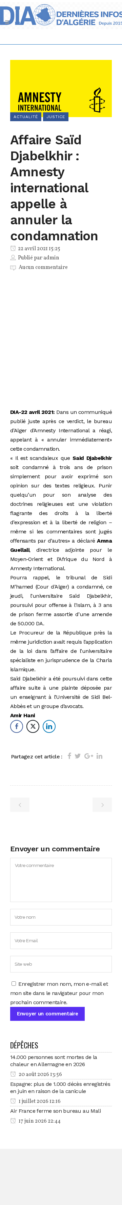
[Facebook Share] (16, 726)
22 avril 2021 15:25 (38, 249)
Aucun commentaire (43, 267)
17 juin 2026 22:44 (39, 1121)
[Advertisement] (61, 341)
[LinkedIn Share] (49, 726)
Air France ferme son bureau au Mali (55, 1111)
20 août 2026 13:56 (40, 1074)
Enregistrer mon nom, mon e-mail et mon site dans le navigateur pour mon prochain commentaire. (59, 993)
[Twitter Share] (32, 726)
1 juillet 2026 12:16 (39, 1101)
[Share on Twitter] (78, 756)
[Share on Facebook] (69, 756)
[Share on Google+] (88, 756)
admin (51, 258)
